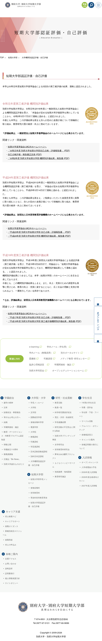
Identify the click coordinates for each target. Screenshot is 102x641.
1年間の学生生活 (89, 402)
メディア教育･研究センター (73, 358)
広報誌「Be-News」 (12, 459)
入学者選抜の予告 (89, 467)
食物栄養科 (35, 487)
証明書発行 (9, 573)
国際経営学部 (36, 417)
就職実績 (8, 539)
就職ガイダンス (11, 526)
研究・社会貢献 (64, 397)
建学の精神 (8, 402)
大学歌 (33, 407)
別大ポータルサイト (70, 352)
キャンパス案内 (88, 439)
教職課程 (34, 436)
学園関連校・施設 (62, 364)
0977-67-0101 (43, 623)
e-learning (34, 346)
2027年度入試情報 (89, 485)
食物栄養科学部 (37, 422)
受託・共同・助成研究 (64, 417)
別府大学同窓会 (36, 370)
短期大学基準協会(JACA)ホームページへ (27, 146)
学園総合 (9, 397)
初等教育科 (35, 492)
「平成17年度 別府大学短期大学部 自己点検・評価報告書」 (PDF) (39, 317)
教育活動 (58, 402)
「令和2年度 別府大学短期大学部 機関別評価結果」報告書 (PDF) (38, 158)
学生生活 (87, 397)
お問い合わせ (10, 563)
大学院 (33, 431)
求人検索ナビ (10, 516)
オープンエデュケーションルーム (68, 370)
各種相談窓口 (87, 434)
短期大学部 (12, 57)
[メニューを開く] (98, 5)
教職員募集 (8, 454)
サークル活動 (87, 421)
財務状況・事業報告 (12, 412)
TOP (2, 57)
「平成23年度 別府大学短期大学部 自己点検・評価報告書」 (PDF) (39, 232)
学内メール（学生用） (57, 346)
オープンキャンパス (98, 320)
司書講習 (48, 358)
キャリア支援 (13, 511)
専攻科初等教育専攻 (39, 497)
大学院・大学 (38, 397)
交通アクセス (10, 558)
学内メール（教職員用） (41, 352)
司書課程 (34, 441)
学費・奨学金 (87, 407)
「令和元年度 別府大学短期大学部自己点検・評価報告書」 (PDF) (39, 150)
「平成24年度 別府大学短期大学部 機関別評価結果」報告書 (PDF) (39, 235)
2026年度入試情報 (89, 472)
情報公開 (7, 444)
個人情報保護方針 (12, 578)
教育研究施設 (60, 476)
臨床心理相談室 (37, 364)
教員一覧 (58, 407)
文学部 (33, 412)
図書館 (32, 358)
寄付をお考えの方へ (12, 417)
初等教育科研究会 (62, 449)
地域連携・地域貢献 (63, 471)
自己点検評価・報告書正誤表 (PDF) (25, 154)
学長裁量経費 (60, 422)
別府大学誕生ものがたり (14, 464)
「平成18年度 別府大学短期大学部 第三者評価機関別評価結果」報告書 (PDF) (44, 321)
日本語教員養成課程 (39, 451)
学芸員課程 (35, 446)
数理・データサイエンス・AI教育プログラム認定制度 (12, 435)
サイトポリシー (11, 583)
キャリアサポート (12, 521)
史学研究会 (59, 444)
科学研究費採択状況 (63, 412)
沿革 (5, 407)
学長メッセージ (37, 402)
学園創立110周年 (11, 449)
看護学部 (34, 427)
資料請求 (98, 302)
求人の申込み (10, 544)
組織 (5, 422)
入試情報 (98, 338)
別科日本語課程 (37, 456)
